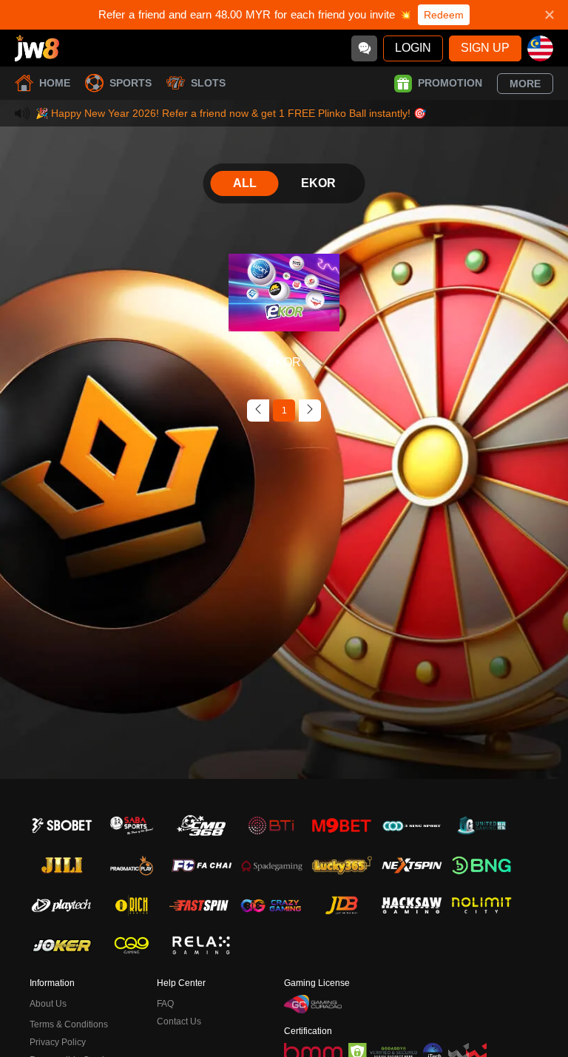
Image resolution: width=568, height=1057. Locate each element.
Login (413, 47)
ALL (245, 183)
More (525, 84)
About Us (48, 1004)
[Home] (37, 48)
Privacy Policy (58, 1042)
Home (54, 83)
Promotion (450, 83)
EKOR (318, 183)
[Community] (364, 48)
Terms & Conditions (69, 1024)
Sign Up (485, 47)
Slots (208, 83)
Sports (130, 83)
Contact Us (179, 1021)
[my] (540, 48)
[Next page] (310, 410)
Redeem (444, 15)
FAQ (165, 1004)
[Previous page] (258, 410)
